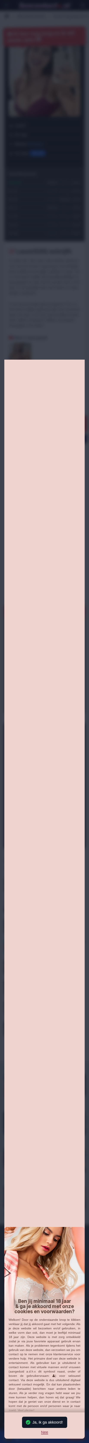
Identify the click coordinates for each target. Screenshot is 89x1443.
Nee (44, 1432)
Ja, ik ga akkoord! (47, 1422)
